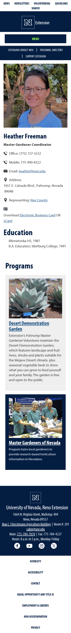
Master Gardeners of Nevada (34, 442)
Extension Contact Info (20, 50)
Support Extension (36, 56)
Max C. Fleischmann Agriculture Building (26, 524)
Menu (35, 38)
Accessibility (35, 572)
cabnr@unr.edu (35, 528)
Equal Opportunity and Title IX (35, 594)
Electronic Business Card (37, 215)
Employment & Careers (35, 605)
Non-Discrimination (35, 616)
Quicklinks (61, 3)
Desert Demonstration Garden (29, 326)
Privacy (35, 627)
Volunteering (42, 3)
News (7, 3)
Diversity (35, 561)
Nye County (39, 200)
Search (36, 8)
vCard (8, 221)
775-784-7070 (26, 533)
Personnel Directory (51, 50)
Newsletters (21, 3)
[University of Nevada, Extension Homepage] (35, 497)
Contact (35, 583)
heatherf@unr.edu (32, 171)
